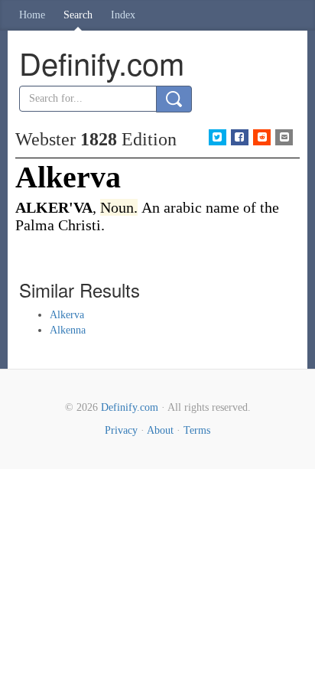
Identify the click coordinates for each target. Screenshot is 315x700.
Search (78, 15)
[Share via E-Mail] (284, 137)
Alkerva (67, 315)
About (160, 430)
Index (123, 15)
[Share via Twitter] (217, 137)
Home (32, 15)
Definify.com (129, 407)
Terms (196, 430)
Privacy (121, 430)
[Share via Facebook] (239, 137)
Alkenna (68, 330)
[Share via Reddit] (261, 137)
